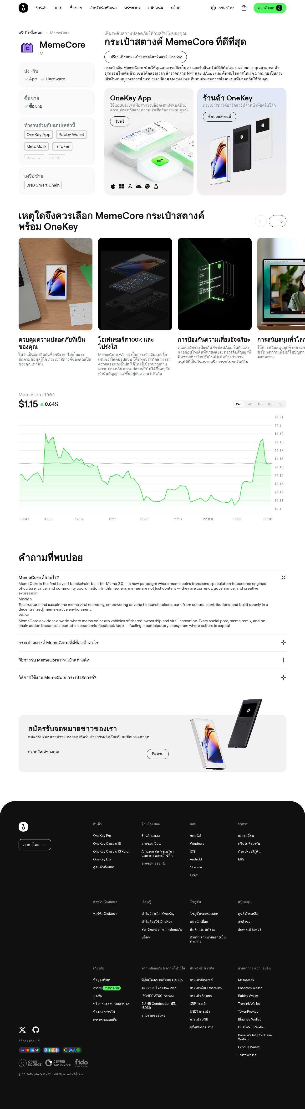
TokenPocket (248, 1011)
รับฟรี (119, 121)
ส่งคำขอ (244, 921)
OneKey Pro (102, 836)
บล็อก (146, 937)
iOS (192, 851)
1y (281, 404)
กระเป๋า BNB (199, 1019)
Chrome (196, 867)
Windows (197, 843)
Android (196, 859)
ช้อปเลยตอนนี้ (219, 116)
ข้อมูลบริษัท (101, 980)
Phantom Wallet (250, 988)
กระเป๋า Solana (201, 996)
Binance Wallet (249, 1019)
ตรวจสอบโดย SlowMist (159, 988)
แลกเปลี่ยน (246, 836)
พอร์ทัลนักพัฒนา (105, 914)
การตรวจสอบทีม (105, 1020)
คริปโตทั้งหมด (30, 33)
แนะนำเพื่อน (199, 921)
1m (260, 404)
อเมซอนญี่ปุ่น (151, 843)
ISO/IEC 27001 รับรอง (158, 996)
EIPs (241, 859)
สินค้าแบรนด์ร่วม (202, 929)
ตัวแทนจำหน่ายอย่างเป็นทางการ (208, 939)
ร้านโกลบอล (151, 836)
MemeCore (60, 33)
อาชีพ (97, 988)
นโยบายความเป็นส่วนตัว (111, 1004)
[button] (58, 7)
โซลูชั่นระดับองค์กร (204, 914)
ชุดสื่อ (97, 996)
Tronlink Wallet (249, 1003)
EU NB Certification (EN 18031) (159, 1006)
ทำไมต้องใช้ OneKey (157, 921)
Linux (194, 875)
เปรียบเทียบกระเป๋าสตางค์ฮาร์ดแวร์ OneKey (145, 57)
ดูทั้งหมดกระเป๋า (201, 1027)
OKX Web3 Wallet (251, 1027)
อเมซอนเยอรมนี (153, 863)
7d (249, 404)
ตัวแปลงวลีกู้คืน (249, 851)
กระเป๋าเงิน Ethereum (206, 988)
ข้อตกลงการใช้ (104, 1012)
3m (270, 404)
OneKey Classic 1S (107, 843)
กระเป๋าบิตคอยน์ (202, 980)
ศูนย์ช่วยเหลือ (248, 914)
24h (238, 404)
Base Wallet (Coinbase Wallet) (255, 1037)
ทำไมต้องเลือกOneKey (158, 914)
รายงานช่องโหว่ (153, 1015)
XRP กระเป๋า (199, 1003)
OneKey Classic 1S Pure (110, 851)
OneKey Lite (102, 859)
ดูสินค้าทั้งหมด (103, 867)
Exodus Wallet (248, 1047)
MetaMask (246, 980)
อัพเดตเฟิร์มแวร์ (249, 929)
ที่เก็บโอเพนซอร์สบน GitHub (162, 980)
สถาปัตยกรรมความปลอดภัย (162, 929)
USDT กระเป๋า (200, 1011)
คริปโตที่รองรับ (249, 843)
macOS (195, 836)
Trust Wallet (247, 1055)
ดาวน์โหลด (266, 8)
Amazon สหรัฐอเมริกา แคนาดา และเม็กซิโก (158, 853)
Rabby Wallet (248, 996)
